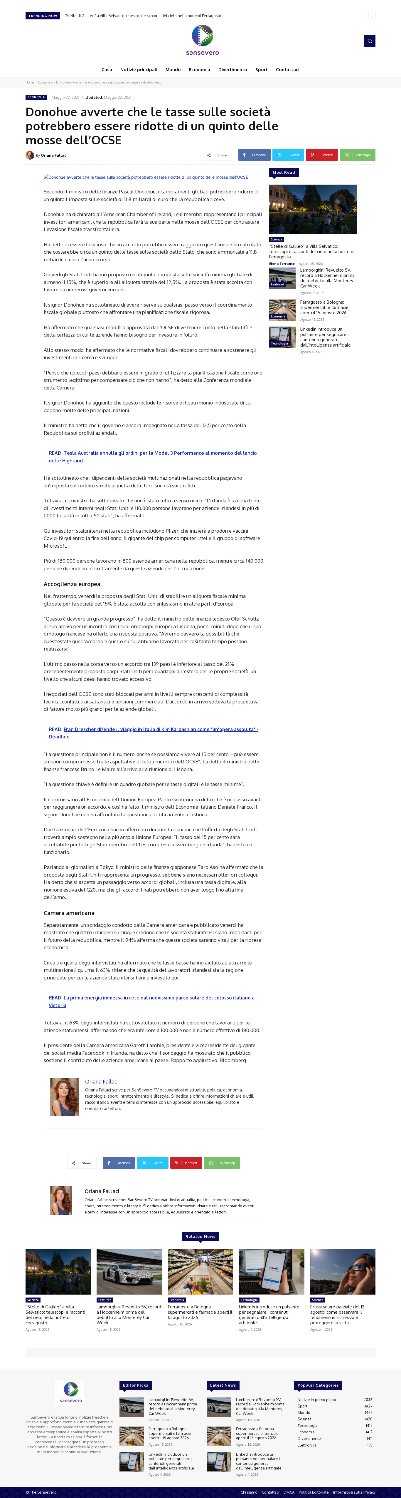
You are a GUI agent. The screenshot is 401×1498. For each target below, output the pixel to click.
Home (30, 82)
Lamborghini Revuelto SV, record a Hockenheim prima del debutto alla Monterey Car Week (146, 15)
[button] (369, 40)
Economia (45, 82)
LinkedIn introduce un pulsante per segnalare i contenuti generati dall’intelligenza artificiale (325, 337)
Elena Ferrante (282, 263)
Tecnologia (279, 343)
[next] (371, 15)
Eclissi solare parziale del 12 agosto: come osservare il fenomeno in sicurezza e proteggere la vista (337, 1314)
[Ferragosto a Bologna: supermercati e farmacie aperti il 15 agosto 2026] (282, 310)
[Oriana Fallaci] (31, 155)
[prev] (362, 15)
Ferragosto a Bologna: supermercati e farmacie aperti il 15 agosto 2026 (324, 307)
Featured (277, 284)
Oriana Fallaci (54, 155)
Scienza (276, 239)
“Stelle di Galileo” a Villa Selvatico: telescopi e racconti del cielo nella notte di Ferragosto (311, 251)
